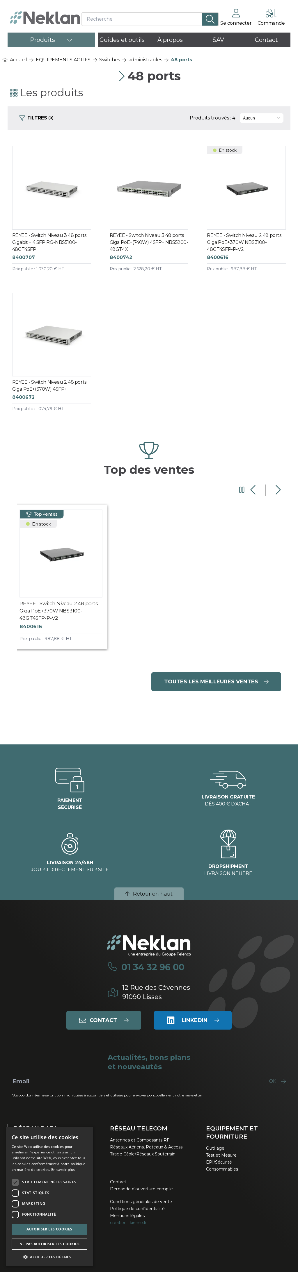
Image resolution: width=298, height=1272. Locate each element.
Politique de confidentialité (137, 1208)
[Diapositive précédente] (253, 490)
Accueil (18, 59)
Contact (118, 1182)
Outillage (215, 1148)
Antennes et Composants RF (139, 1140)
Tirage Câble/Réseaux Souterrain (142, 1154)
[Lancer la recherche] (210, 19)
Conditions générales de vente (141, 1201)
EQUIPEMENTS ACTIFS (63, 59)
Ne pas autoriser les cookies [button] (49, 1243)
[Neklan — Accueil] (45, 18)
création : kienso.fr (128, 1222)
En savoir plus (63, 1169)
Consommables (222, 1169)
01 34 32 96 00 (153, 967)
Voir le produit (57, 214)
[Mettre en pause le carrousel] (241, 490)
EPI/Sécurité (219, 1162)
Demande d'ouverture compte (141, 1188)
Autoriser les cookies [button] (49, 1229)
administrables (145, 59)
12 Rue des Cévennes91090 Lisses (156, 992)
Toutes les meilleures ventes (211, 681)
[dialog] (49, 1196)
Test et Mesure (221, 1155)
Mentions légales (127, 1215)
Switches (109, 59)
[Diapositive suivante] (277, 490)
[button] (49, 1256)
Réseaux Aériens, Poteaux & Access (146, 1147)
